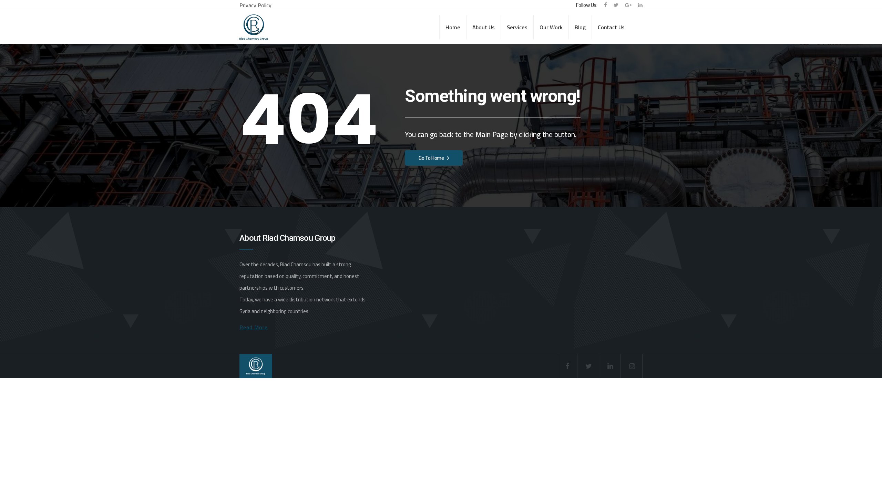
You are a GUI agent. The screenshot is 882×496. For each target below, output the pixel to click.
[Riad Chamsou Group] (253, 27)
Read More (253, 327)
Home (452, 27)
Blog (580, 27)
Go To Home (431, 158)
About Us (483, 27)
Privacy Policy (255, 5)
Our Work (551, 27)
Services (517, 27)
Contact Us (611, 27)
